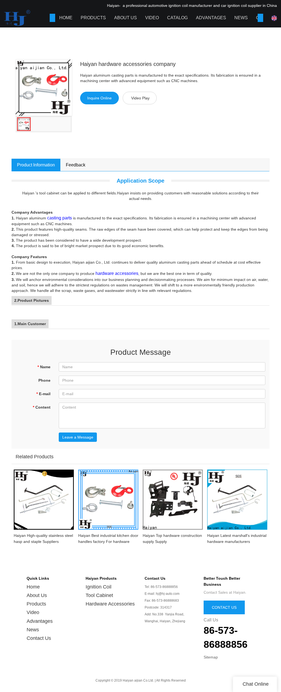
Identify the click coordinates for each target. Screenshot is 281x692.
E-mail (43, 394)
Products (93, 17)
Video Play (140, 98)
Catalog (177, 17)
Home (65, 17)
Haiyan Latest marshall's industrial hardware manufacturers (236, 538)
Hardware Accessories (110, 604)
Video (152, 17)
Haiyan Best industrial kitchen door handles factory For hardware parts (108, 539)
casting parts (59, 218)
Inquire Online (99, 98)
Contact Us (39, 638)
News (241, 17)
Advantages (211, 17)
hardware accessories (116, 273)
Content (41, 407)
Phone (44, 380)
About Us (125, 17)
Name (43, 367)
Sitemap (211, 657)
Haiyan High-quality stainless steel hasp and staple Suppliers (43, 538)
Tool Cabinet (99, 595)
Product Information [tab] (36, 165)
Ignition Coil (98, 587)
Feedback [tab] (75, 165)
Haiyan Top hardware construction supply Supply (172, 538)
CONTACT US (224, 607)
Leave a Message (77, 437)
